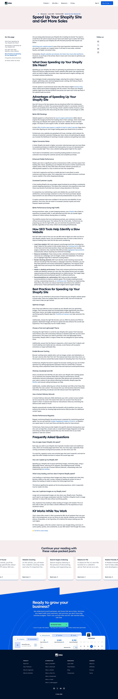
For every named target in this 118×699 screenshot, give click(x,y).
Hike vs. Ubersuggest (51, 682)
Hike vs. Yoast (49, 679)
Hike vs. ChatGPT (50, 663)
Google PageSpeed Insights (60, 421)
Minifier (34, 382)
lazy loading (45, 469)
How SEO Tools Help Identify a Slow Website (12, 50)
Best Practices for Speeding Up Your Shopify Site (13, 54)
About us (91, 663)
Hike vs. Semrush (50, 666)
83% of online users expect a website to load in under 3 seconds (57, 127)
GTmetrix (72, 421)
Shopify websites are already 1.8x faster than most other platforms (62, 54)
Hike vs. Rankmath (50, 676)
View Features (27, 666)
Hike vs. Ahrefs (49, 670)
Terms (91, 673)
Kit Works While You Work (12, 60)
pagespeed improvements (75, 250)
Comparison (70, 673)
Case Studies (71, 666)
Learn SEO (51, 14)
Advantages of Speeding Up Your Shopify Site (13, 46)
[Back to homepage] (8, 3)
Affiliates (92, 666)
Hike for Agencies (28, 670)
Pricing (72, 3)
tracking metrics (73, 246)
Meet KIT (26, 663)
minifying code (61, 281)
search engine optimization (64, 118)
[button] (46, 3)
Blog (68, 670)
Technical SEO (59, 14)
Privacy (91, 670)
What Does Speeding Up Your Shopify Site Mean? (12, 42)
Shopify (71, 211)
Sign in (97, 3)
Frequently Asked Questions (13, 58)
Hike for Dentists (28, 673)
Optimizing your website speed (42, 46)
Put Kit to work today (41, 530)
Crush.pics (66, 314)
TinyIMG (58, 314)
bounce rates (78, 87)
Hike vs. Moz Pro (50, 673)
